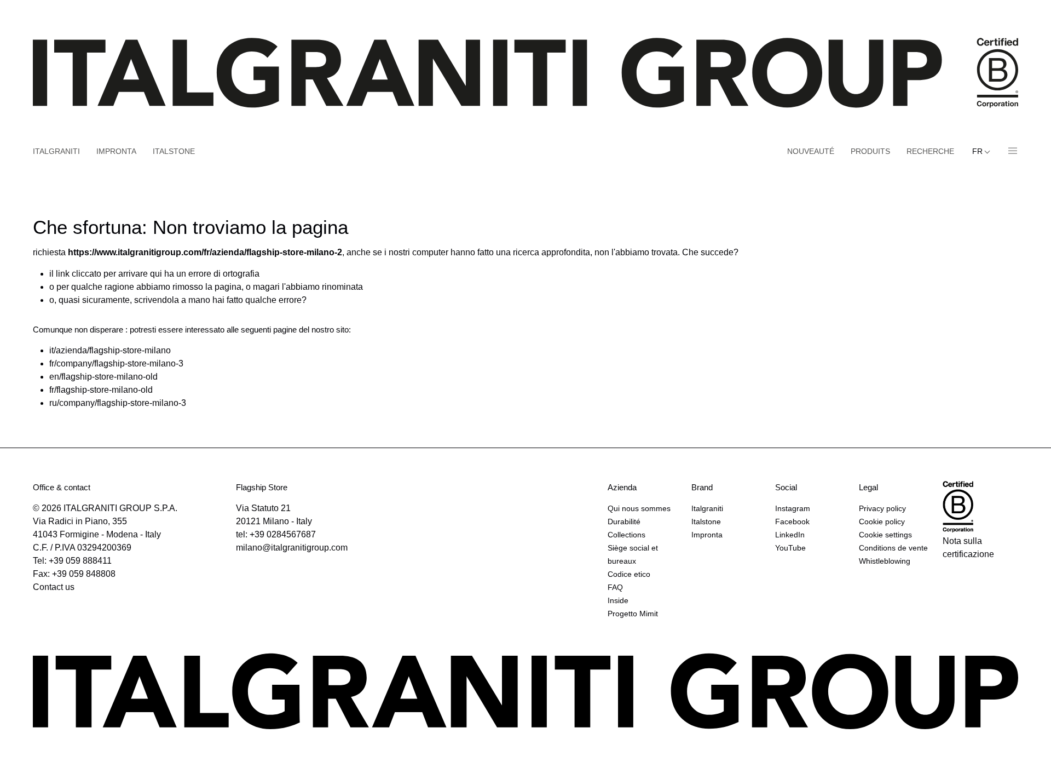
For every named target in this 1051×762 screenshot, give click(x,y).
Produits (870, 151)
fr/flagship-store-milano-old (101, 389)
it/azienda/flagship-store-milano (110, 350)
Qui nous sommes (639, 508)
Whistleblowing (884, 561)
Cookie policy (882, 521)
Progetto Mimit (633, 613)
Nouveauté (810, 151)
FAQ (615, 587)
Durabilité (624, 521)
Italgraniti (56, 151)
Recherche (930, 151)
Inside (618, 600)
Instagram (792, 508)
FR (978, 151)
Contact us (53, 587)
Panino (1008, 151)
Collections (626, 534)
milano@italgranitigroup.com (292, 547)
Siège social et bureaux (633, 554)
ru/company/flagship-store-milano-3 (117, 403)
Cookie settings (885, 534)
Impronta (116, 151)
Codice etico (629, 574)
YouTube (790, 547)
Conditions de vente (893, 547)
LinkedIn (790, 534)
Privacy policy (882, 508)
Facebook (792, 521)
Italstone (174, 151)
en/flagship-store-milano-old (103, 376)
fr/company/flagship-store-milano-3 (116, 363)
